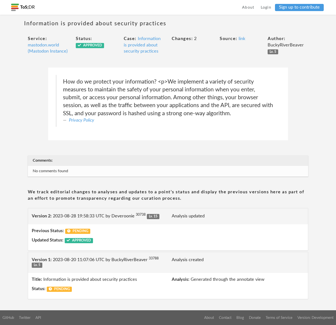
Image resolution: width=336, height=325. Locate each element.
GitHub (8, 318)
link (242, 39)
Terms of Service (279, 318)
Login (266, 7)
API (38, 318)
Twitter (25, 318)
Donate (255, 318)
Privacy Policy (81, 120)
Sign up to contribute (299, 7)
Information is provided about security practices (142, 45)
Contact (225, 318)
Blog (240, 318)
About (248, 7)
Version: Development (315, 318)
